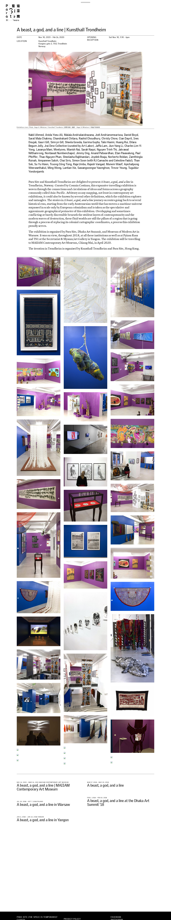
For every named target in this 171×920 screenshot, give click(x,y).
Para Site (16, 12)
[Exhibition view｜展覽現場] (38, 271)
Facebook (116, 917)
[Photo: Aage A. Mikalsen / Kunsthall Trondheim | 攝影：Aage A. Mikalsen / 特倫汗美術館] (38, 322)
